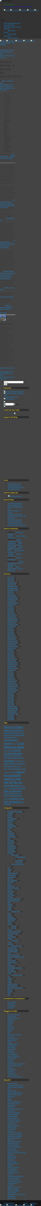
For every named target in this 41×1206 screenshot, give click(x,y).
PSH (18, 788)
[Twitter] (7, 10)
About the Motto (9, 25)
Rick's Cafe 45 (12, 1161)
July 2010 (10, 694)
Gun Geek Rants (13, 1118)
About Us (7, 29)
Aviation (10, 817)
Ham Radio (11, 886)
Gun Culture (11, 877)
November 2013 (13, 621)
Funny (10, 870)
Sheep (10, 942)
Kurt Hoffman (12, 1129)
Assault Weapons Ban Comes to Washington (15, 520)
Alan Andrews (12, 1002)
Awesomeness (12, 819)
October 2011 (12, 666)
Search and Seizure (17, 864)
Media (10, 910)
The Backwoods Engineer (16, 1176)
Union (9, 980)
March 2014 (11, 614)
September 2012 (13, 646)
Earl (9, 1033)
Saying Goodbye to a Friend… (15, 540)
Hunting (10, 893)
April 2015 (11, 594)
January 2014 (12, 617)
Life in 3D (11, 1131)
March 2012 (11, 657)
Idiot (14, 772)
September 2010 (13, 690)
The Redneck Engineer (15, 1181)
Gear (9, 871)
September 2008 (13, 714)
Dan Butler (11, 1027)
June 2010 (11, 695)
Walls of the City (13, 1189)
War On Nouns (12, 986)
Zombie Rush (12, 1198)
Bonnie (10, 1024)
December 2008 (13, 708)
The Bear (10, 554)
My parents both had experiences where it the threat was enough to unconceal (7, 203)
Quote (23, 788)
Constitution (11, 837)
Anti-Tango (11, 1004)
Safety (2, 307)
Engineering (12, 846)
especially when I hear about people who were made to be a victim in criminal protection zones (7, 274)
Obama (13, 928)
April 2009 (11, 704)
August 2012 (12, 648)
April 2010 (11, 699)
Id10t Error (11, 895)
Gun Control (19, 860)
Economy (13, 756)
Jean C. (10, 1042)
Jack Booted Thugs (13, 900)
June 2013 (11, 630)
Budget (10, 828)
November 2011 (13, 664)
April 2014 (11, 612)
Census (10, 831)
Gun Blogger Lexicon (14, 484)
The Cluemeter (12, 1074)
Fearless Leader (18, 758)
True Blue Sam (12, 1183)
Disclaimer (7, 36)
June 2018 (11, 577)
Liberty (10, 906)
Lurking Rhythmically (14, 1132)
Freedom (21, 761)
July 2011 (10, 672)
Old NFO (10, 536)
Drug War (7, 756)
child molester (19, 735)
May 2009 (11, 703)
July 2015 (10, 592)
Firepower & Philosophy (15, 1109)
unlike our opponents (7, 297)
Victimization (9, 307)
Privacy (10, 930)
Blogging (10, 824)
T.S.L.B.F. (10, 1174)
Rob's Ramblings (13, 1163)
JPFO (9, 902)
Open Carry (19, 862)
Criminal (16, 750)
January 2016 (12, 584)
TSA (9, 977)
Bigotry (10, 822)
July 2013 (10, 628)
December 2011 (13, 663)
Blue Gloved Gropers (14, 731)
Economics (11, 842)
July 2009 (10, 701)
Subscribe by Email (11, 397)
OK (5, 384)
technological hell (16, 796)
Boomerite (21, 733)
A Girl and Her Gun (7, 155)
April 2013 (11, 634)
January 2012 (12, 661)
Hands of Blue (15, 769)
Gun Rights (15, 855)
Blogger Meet (15, 911)
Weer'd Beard (12, 1192)
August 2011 (12, 670)
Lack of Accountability (14, 773)
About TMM (11, 30)
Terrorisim (11, 970)
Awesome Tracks (11, 730)
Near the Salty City (13, 1056)
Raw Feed (20, 391)
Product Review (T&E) (14, 931)
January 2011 (12, 683)
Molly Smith (11, 1053)
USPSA (10, 982)
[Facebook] (23, 10)
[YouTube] (30, 10)
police (18, 785)
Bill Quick (11, 1020)
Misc (9, 913)
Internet (10, 897)
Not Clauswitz (12, 1058)
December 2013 (13, 619)
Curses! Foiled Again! (14, 1102)
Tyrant (21, 798)
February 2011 (12, 681)
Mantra (25, 1203)
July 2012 (10, 650)
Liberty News (12, 1049)
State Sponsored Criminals (16, 487)
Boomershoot (9, 735)
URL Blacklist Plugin (14, 489)
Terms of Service (13, 38)
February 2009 (12, 706)
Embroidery (15, 940)
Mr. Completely (12, 1054)
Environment (12, 848)
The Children (12, 971)
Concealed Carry (20, 857)
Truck (9, 973)
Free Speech (11, 851)
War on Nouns (4, 309)
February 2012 (12, 659)
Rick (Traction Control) (15, 1065)
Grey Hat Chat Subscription (12, 27)
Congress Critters (10, 737)
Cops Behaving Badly (14, 745)
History (10, 890)
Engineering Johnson (14, 1034)
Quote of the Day (13, 933)
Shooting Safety (13, 950)
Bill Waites (11, 1022)
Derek (9, 1031)
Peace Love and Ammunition (17, 1152)
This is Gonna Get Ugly (15, 505)
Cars (9, 830)
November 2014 (13, 599)
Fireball (16, 761)
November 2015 (13, 588)
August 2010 (12, 692)
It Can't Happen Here (14, 485)
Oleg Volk (11, 1062)
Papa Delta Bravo (13, 1151)
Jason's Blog (11, 1123)
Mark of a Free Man (14, 1138)
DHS (9, 839)
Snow (9, 953)
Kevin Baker (11, 1047)
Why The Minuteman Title (12, 23)
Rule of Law (10, 791)
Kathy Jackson (12, 1127)
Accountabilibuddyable (15, 811)
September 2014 (13, 603)
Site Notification (13, 951)
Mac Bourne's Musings (15, 1134)
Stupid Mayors (12, 962)
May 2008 (11, 717)
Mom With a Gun (13, 1143)
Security (7, 793)
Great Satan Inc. (13, 1038)
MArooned (11, 1140)
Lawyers (10, 904)
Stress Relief (12, 960)
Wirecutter (11, 1196)
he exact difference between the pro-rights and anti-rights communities (7, 243)
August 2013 (12, 626)
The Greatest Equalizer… (15, 503)
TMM (3, 81)
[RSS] (36, 10)
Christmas (11, 833)
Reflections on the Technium (17, 1064)
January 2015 (12, 595)
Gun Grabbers (4, 84)
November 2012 (13, 643)
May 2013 (11, 632)
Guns (9, 884)
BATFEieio (11, 820)
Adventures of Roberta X (15, 1085)
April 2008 (11, 719)
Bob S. (10, 1098)
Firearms (8, 305)
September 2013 (13, 624)
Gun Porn (11, 882)
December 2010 (13, 684)
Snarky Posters (12, 1171)
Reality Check (12, 1156)
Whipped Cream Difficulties (16, 1194)
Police (9, 922)
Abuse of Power (14, 727)
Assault (10, 815)
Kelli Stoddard (12, 1045)
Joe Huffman (12, 1006)
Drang (10, 550)
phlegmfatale (12, 547)
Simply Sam (11, 1073)
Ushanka (10, 1185)
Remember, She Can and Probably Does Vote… (7, 52)
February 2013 (12, 637)
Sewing (10, 939)
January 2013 (12, 639)
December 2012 (13, 641)
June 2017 (11, 579)
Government (12, 875)
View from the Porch (14, 1187)
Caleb (9, 1025)
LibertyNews (12, 543)
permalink (3, 313)
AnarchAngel (12, 1016)
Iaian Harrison (12, 1040)
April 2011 (11, 677)
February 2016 (12, 583)
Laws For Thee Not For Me (12, 780)
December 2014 (13, 597)
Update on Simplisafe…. (15, 514)
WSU (9, 993)
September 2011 (13, 668)
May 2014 (11, 610)
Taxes (9, 964)
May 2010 (11, 697)
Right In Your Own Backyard (7, 157)
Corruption (8, 750)
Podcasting (11, 920)
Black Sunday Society (14, 1094)
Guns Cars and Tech (14, 1120)
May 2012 (11, 654)
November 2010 (13, 686)
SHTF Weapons (12, 1169)
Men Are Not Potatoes (15, 1141)
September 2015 (13, 590)
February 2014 (12, 615)
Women (10, 991)
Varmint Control (13, 984)
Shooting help (12, 948)
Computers (11, 835)
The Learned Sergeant (15, 1076)
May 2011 (11, 675)
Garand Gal (11, 1111)
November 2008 (13, 710)
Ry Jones (10, 1007)
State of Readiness (13, 955)
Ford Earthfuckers (17, 975)
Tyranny (13, 798)
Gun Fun (10, 879)
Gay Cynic (11, 1036)
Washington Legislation (15, 988)
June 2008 (11, 715)
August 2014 (12, 604)
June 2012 (11, 652)
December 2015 (13, 586)
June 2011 (11, 674)
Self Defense (7, 88)
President (13, 788)
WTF (9, 995)
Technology (11, 966)
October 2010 (12, 688)
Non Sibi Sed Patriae (14, 1147)
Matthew (10, 1051)
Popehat (10, 1154)
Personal (10, 917)
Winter (10, 989)
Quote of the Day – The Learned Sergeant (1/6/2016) (17, 524)
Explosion (18, 756)
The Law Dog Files (13, 1180)
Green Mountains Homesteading (13, 1115)
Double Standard (13, 753)
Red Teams (11, 1160)
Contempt (14, 743)
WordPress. (33, 1203)
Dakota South (12, 1105)
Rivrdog (10, 1067)
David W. (10, 1029)
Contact (6, 32)
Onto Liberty (12, 1149)
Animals (10, 813)
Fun (9, 868)
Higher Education (13, 888)
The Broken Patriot (13, 1178)
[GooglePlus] (14, 10)
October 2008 (12, 712)
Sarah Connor (12, 1069)
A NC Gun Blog (12, 1083)
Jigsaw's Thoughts (13, 1125)
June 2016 (11, 581)
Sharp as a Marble (13, 1167)
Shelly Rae (11, 1071)
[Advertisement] (14, 448)
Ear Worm (11, 840)
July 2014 (10, 606)
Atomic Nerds (12, 1091)
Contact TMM (12, 34)
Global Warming (13, 873)
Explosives (7, 758)
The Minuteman (9, 5)
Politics (10, 924)
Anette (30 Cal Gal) (13, 1018)
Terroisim (6, 799)
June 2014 (11, 608)
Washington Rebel (13, 1191)
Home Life (11, 891)
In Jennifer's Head (13, 1121)
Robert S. (10, 1165)
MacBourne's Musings (15, 1136)
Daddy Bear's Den (13, 1103)
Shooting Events (16, 946)
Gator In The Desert (14, 1112)
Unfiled (10, 979)
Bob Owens (11, 1096)
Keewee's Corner (13, 1044)
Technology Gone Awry (15, 968)
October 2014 (12, 601)
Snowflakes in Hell (13, 1172)
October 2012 (12, 644)
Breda (9, 1100)
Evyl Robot (11, 1107)
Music (9, 915)
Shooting (13, 794)
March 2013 (11, 635)
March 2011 (11, 679)
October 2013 (12, 623)
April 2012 (11, 655)
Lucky (9, 908)
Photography (12, 919)
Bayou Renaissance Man (15, 1092)
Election (13, 926)
